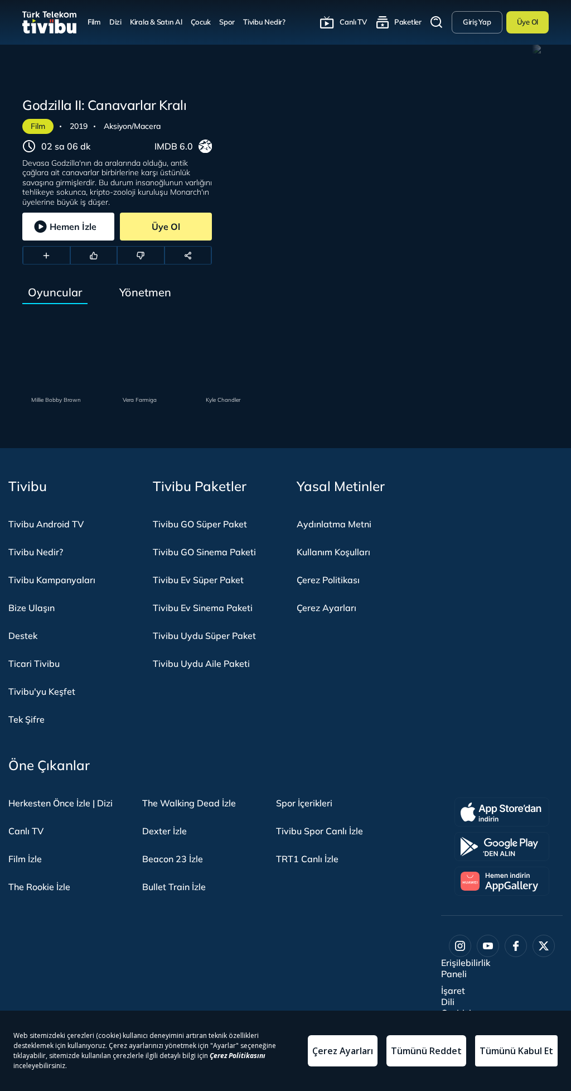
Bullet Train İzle (174, 886)
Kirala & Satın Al (156, 21)
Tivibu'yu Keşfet (41, 691)
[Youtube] (488, 946)
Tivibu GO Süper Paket (200, 524)
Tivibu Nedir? (264, 21)
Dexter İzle (164, 831)
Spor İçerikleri (304, 803)
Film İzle (25, 858)
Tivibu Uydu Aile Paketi (201, 663)
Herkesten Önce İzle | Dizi (60, 803)
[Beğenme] (141, 256)
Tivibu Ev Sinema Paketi (203, 607)
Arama (436, 22)
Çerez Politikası (328, 579)
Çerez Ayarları (326, 607)
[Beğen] (94, 256)
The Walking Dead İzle (189, 803)
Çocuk (201, 21)
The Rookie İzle (39, 886)
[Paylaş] (188, 256)
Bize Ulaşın (31, 607)
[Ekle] (46, 256)
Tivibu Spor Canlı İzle (319, 831)
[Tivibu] (49, 22)
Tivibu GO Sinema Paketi (204, 551)
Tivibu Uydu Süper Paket (204, 635)
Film (94, 21)
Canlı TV (353, 21)
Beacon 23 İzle (172, 858)
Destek (22, 635)
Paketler (408, 21)
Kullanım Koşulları (333, 551)
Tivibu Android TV (46, 524)
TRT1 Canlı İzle (307, 858)
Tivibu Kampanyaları (51, 579)
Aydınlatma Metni (334, 524)
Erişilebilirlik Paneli (465, 968)
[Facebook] (516, 946)
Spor (227, 21)
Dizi (115, 21)
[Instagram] (460, 946)
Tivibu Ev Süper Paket (198, 579)
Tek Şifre (26, 719)
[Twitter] (544, 946)
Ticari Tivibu (34, 663)
